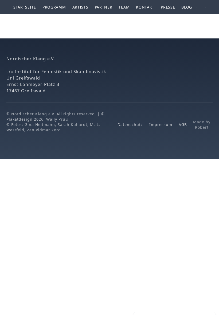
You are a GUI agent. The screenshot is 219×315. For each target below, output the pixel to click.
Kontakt (145, 7)
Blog (186, 7)
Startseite (24, 7)
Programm (54, 7)
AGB (183, 124)
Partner (103, 7)
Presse (168, 7)
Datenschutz (130, 124)
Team (124, 7)
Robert (202, 127)
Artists (80, 7)
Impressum (160, 124)
